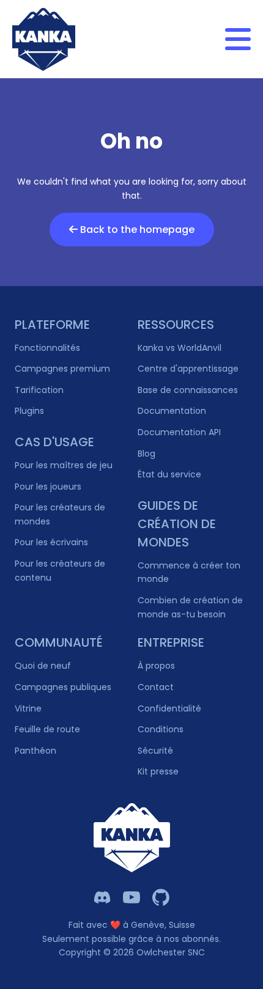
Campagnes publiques (63, 687)
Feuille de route (47, 729)
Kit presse (158, 771)
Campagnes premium (62, 368)
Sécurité (155, 751)
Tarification (39, 390)
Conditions (160, 729)
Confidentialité (169, 708)
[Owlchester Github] (160, 897)
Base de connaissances (188, 390)
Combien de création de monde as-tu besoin (190, 607)
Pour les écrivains (51, 542)
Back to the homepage (136, 229)
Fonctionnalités (47, 348)
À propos (156, 666)
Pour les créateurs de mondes (60, 514)
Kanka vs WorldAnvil (179, 348)
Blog (146, 453)
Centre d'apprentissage (188, 368)
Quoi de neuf (43, 666)
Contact (156, 687)
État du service (169, 474)
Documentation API (179, 432)
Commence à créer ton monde (189, 572)
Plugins (29, 411)
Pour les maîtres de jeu (64, 465)
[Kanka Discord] (102, 897)
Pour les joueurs (48, 486)
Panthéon (35, 751)
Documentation (172, 411)
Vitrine (28, 708)
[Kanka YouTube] (131, 897)
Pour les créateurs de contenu (60, 570)
